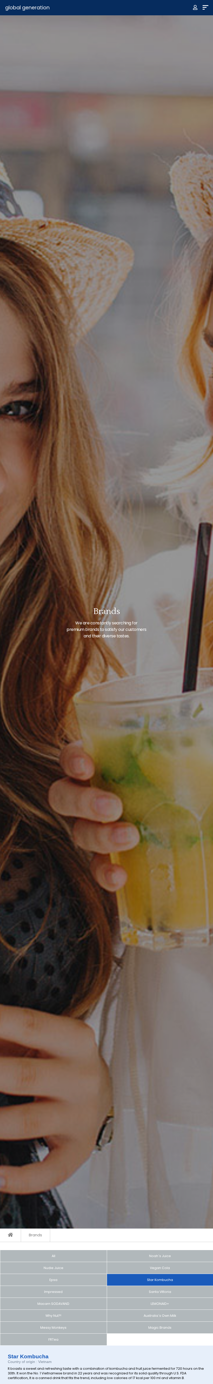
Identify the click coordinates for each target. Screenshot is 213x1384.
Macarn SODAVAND (53, 1303)
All (53, 1256)
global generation (27, 7)
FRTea (53, 1339)
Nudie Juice (53, 1268)
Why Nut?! (53, 1315)
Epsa (53, 1280)
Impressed (53, 1292)
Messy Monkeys (53, 1327)
